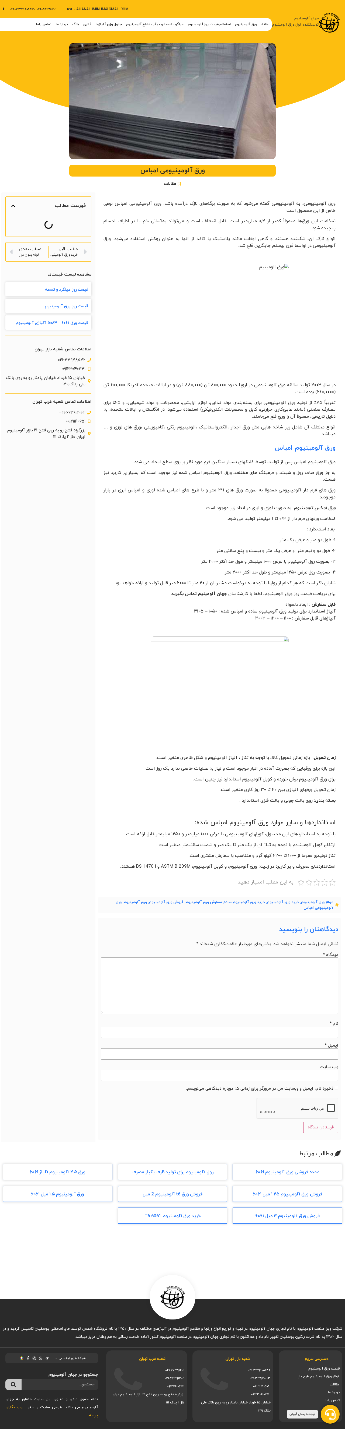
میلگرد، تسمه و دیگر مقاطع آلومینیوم (155, 24)
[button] (13, 206)
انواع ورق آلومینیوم (317, 902)
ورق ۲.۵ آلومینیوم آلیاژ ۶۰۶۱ (58, 1172)
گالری (87, 24)
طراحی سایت (51, 1407)
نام (334, 1024)
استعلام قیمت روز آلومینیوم (209, 24)
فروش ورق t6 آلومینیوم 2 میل (172, 1194)
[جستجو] (13, 1384)
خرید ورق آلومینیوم (283, 902)
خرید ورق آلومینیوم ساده (244, 902)
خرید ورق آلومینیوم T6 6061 (172, 1216)
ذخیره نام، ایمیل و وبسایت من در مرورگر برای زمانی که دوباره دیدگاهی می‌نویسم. (259, 1088)
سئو (30, 1407)
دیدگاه (330, 955)
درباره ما (62, 24)
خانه (264, 24)
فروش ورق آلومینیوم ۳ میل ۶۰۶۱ (287, 1216)
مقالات (170, 184)
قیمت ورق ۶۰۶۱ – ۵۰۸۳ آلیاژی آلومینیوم (52, 323)
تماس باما (43, 24)
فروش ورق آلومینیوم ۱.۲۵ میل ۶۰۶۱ (287, 1194)
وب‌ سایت (329, 1067)
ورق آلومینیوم (135, 902)
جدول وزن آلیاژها (109, 24)
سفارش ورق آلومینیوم (203, 902)
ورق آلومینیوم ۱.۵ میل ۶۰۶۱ (57, 1194)
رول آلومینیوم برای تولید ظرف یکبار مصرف (172, 1172)
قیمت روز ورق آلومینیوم (66, 306)
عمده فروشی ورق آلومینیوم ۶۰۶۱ (288, 1172)
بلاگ (75, 24)
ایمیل (331, 1045)
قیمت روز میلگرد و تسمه (66, 290)
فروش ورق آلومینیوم (166, 902)
